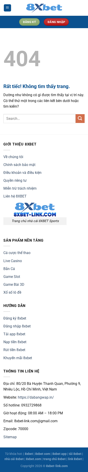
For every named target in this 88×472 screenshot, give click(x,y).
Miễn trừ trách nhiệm (20, 188)
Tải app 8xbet (14, 334)
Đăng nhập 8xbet (17, 326)
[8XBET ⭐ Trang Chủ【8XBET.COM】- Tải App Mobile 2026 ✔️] (44, 8)
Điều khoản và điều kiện (22, 172)
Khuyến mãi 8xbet (17, 358)
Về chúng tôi (13, 157)
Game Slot (11, 277)
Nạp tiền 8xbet (14, 342)
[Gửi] (80, 118)
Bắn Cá (9, 269)
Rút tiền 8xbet (14, 350)
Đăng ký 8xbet (14, 318)
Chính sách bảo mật (19, 165)
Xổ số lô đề (12, 292)
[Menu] (7, 8)
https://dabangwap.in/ (36, 397)
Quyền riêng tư (15, 180)
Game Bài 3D (13, 284)
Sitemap (10, 437)
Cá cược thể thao (16, 253)
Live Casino (12, 261)
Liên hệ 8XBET (15, 196)
